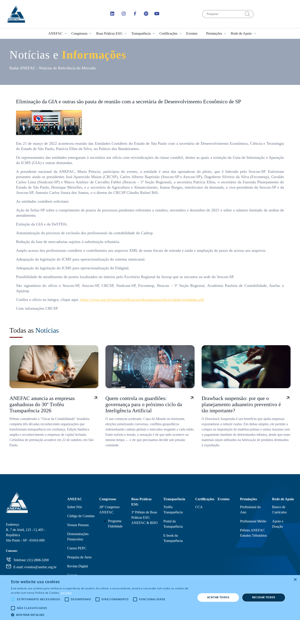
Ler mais (66, 593)
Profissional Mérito (253, 521)
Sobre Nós (74, 507)
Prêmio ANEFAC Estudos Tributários (253, 532)
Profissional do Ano (250, 509)
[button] (100, 615)
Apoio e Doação (277, 523)
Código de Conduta (80, 516)
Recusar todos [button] (263, 597)
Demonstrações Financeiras (78, 536)
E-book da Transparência (173, 538)
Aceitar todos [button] (218, 597)
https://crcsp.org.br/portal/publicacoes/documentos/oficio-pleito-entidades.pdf (142, 299)
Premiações (214, 33)
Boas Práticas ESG (109, 33)
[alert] (150, 597)
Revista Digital (77, 566)
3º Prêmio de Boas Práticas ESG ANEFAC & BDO (144, 517)
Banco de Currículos (279, 509)
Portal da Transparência (173, 523)
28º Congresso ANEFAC (109, 509)
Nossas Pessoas (78, 525)
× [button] (295, 579)
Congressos (79, 33)
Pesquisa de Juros (79, 557)
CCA (199, 507)
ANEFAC (55, 33)
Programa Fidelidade (115, 523)
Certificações (168, 33)
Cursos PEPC (76, 548)
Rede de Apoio (241, 33)
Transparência (141, 33)
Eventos (191, 33)
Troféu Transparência (173, 509)
